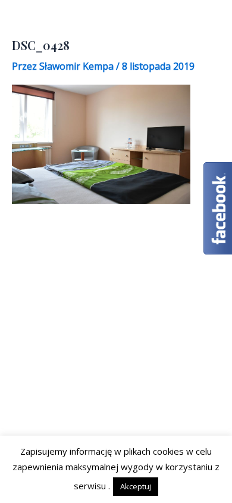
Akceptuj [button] (135, 486)
